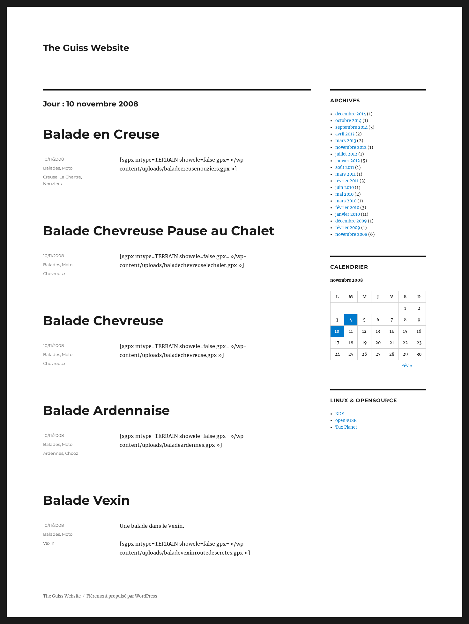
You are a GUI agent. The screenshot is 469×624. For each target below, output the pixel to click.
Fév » (406, 365)
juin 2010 (344, 187)
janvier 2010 (347, 214)
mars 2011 (345, 174)
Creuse (50, 176)
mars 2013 (345, 140)
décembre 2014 (350, 114)
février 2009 (347, 227)
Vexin (49, 543)
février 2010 (347, 207)
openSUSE (345, 420)
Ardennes (53, 453)
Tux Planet (346, 427)
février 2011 (347, 181)
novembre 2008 (351, 234)
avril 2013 (344, 134)
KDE (339, 414)
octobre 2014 (348, 120)
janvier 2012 (347, 160)
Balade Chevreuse (103, 320)
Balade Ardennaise (106, 410)
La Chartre (70, 176)
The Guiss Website (86, 47)
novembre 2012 (351, 147)
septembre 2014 (351, 127)
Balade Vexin (86, 500)
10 (337, 331)
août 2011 (344, 167)
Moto (67, 168)
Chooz (71, 453)
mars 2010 (345, 201)
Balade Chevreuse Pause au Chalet (158, 230)
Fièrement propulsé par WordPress (121, 596)
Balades (51, 168)
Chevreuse (54, 273)
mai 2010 (344, 194)
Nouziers (52, 183)
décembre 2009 (351, 221)
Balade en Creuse (101, 134)
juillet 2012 (346, 154)
